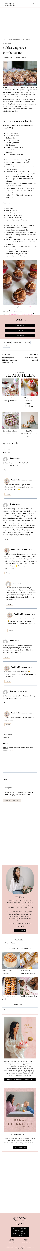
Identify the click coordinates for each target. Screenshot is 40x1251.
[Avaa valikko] (29, 3)
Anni (26, 1239)
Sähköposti (8, 788)
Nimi (6, 779)
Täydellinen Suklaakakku (28, 996)
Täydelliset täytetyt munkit (8, 997)
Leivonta (27, 342)
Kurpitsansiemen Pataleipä (31, 357)
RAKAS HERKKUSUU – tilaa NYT (29, 434)
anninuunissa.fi (27, 923)
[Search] (34, 1010)
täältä (30, 307)
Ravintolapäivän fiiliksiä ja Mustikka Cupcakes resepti (9, 358)
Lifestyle (12, 1242)
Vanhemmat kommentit (7, 451)
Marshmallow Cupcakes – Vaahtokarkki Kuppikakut (29, 402)
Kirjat (12, 1239)
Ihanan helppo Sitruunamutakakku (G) (28, 971)
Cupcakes (7, 342)
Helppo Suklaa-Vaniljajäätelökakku (10, 399)
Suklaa (6, 346)
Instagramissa (13, 314)
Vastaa (6, 470)
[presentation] (10, 387)
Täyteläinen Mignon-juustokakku (10, 432)
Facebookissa (27, 314)
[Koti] (3, 39)
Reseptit (12, 1241)
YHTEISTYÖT (26, 1242)
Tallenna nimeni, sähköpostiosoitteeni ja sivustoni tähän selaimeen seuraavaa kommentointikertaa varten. (19, 794)
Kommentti (8, 751)
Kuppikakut (7, 43)
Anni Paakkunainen (19, 480)
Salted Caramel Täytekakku (7, 971)
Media (26, 1241)
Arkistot (20, 940)
